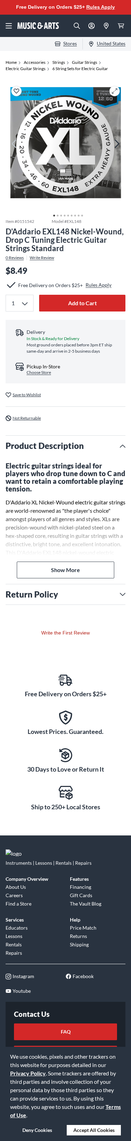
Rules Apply (100, 7)
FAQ (66, 1032)
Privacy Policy (28, 1073)
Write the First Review (65, 633)
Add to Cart (82, 303)
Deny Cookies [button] (37, 1130)
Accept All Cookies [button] (94, 1130)
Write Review (42, 257)
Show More (65, 569)
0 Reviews (15, 257)
